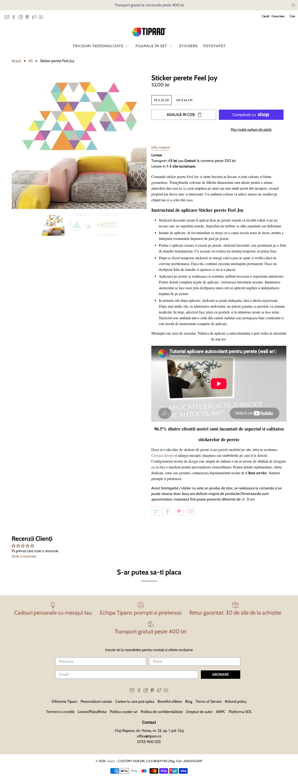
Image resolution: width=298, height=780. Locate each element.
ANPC (220, 711)
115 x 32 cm (161, 100)
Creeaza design (162, 455)
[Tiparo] (149, 32)
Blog (188, 701)
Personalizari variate (96, 701)
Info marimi (160, 147)
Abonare (220, 674)
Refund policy (236, 701)
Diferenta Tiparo (64, 701)
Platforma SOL (240, 711)
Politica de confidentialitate (162, 711)
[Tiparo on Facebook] (14, 18)
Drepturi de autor (199, 711)
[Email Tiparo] (8, 18)
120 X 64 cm (184, 100)
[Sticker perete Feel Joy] (79, 141)
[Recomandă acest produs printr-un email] (190, 511)
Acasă (16, 61)
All (30, 61)
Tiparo (111, 761)
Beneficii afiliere (170, 701)
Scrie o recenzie (24, 556)
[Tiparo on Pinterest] (28, 18)
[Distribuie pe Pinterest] (179, 511)
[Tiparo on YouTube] (42, 18)
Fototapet (214, 46)
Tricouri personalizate (98, 46)
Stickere (188, 46)
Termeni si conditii (60, 711)
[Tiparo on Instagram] (21, 18)
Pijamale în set (151, 46)
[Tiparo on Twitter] (35, 18)
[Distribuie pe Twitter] (155, 511)
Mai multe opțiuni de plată (251, 129)
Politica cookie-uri (123, 711)
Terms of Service (209, 701)
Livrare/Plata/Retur (92, 711)
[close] (293, 5)
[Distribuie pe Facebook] (167, 511)
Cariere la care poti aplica (134, 701)
